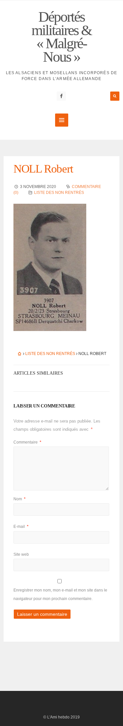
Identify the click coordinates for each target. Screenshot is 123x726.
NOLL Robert (43, 168)
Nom (19, 499)
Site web (21, 554)
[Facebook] (61, 96)
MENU (61, 120)
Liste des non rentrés (59, 192)
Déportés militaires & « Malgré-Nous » (61, 37)
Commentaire (27, 442)
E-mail (21, 526)
